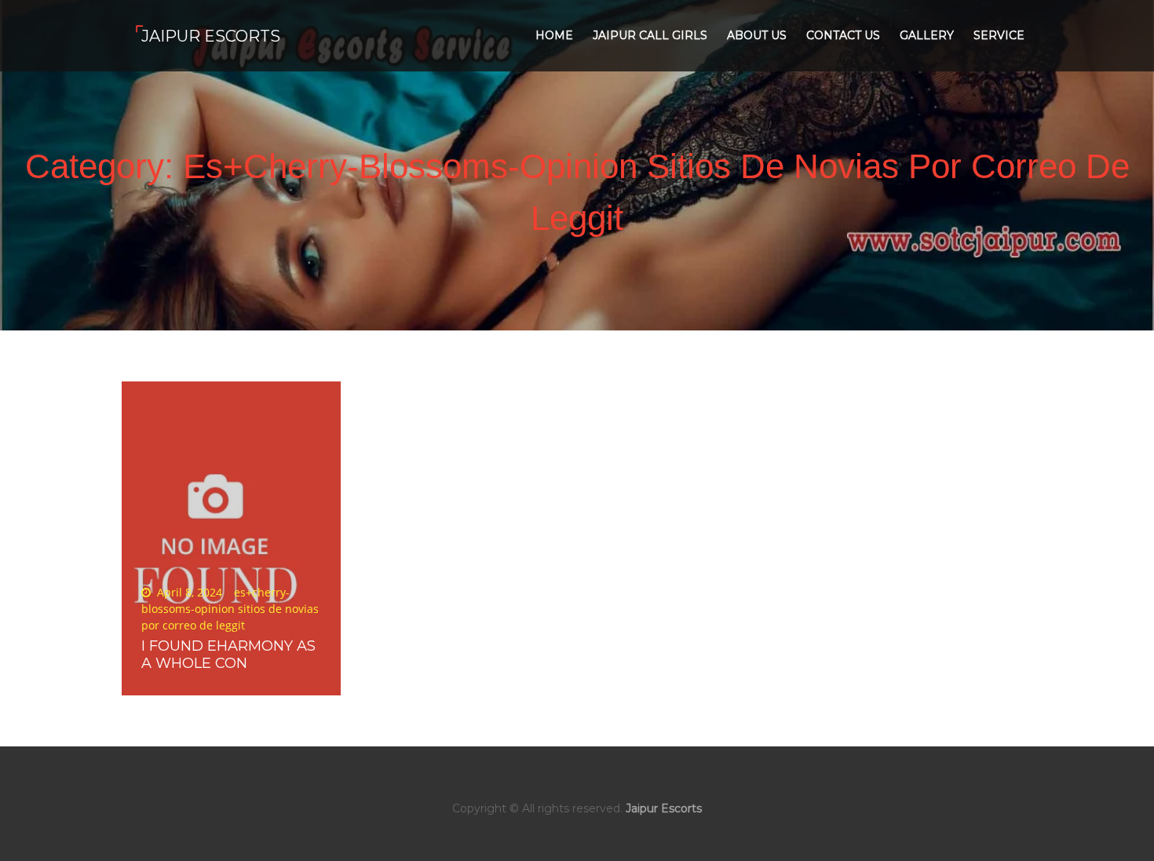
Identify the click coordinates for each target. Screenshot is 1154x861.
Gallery (927, 35)
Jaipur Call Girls (650, 35)
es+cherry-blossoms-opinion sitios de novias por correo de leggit (230, 609)
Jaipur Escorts (210, 36)
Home (554, 35)
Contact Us (843, 35)
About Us (757, 35)
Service (998, 35)
